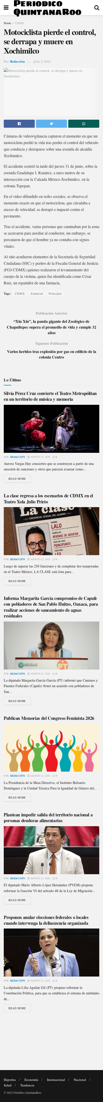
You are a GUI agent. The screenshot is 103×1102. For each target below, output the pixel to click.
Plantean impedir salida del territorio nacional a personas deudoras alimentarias (48, 817)
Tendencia (27, 1085)
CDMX (19, 23)
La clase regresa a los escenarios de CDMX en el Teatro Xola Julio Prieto (48, 498)
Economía (31, 1079)
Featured (37, 293)
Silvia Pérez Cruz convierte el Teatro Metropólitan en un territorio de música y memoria (50, 396)
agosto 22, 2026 (40, 457)
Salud (8, 1085)
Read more (17, 478)
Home (7, 23)
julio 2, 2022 (42, 61)
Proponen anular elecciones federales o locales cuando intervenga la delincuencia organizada (46, 920)
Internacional (56, 1079)
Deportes (10, 1079)
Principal (55, 293)
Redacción (17, 61)
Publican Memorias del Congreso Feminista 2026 (49, 718)
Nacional (80, 1079)
